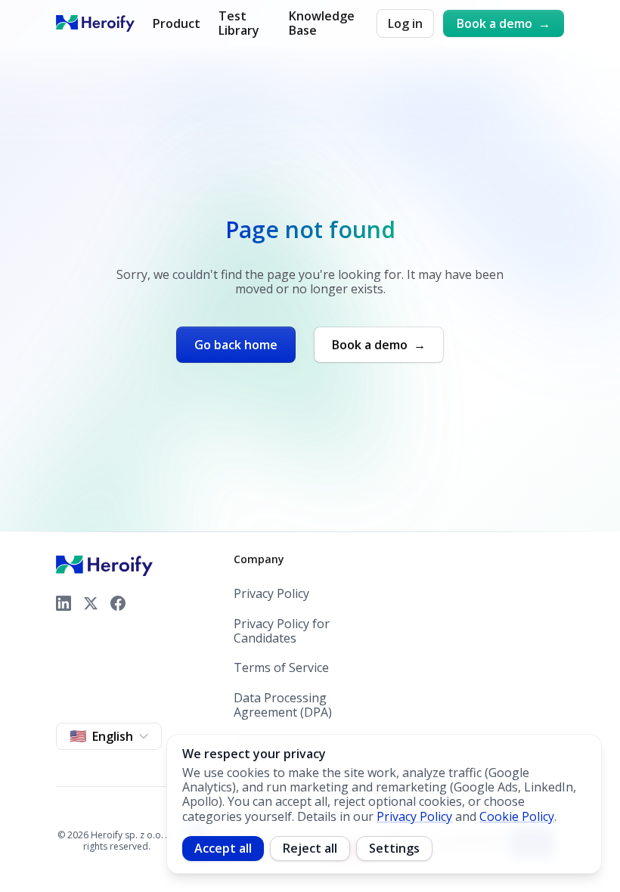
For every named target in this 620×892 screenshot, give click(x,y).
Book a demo (503, 23)
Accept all (223, 848)
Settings (394, 848)
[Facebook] (118, 603)
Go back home (235, 344)
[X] (90, 603)
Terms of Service (281, 668)
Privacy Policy (271, 594)
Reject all (310, 848)
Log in (405, 23)
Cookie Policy (516, 816)
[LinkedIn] (63, 603)
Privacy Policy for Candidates (282, 631)
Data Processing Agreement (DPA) (283, 705)
